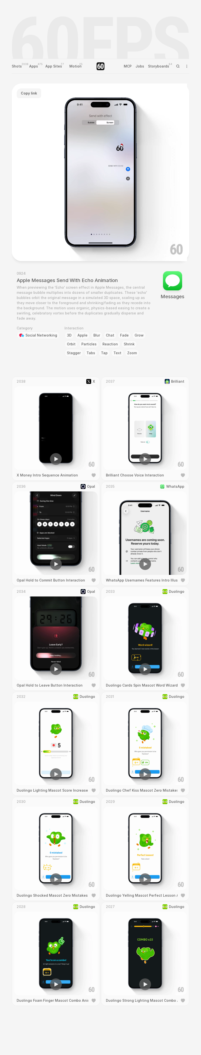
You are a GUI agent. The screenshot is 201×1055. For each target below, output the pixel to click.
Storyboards (158, 66)
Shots (17, 66)
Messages (172, 296)
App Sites (53, 66)
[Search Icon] (178, 66)
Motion (75, 66)
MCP (128, 66)
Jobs (140, 66)
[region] (100, 172)
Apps (33, 66)
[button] (72, 250)
